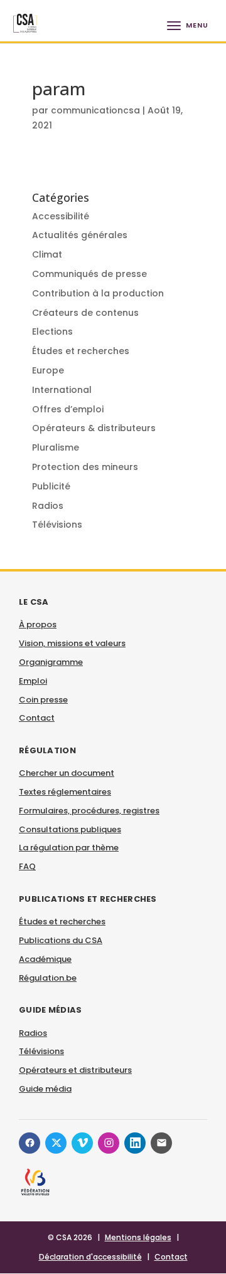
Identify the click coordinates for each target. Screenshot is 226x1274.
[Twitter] (56, 1143)
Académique (45, 959)
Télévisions (57, 524)
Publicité (51, 486)
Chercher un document (66, 773)
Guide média (45, 1089)
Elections (52, 331)
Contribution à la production (98, 293)
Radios (47, 505)
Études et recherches (80, 351)
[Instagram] (108, 1143)
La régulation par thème (69, 848)
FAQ (27, 866)
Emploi (33, 681)
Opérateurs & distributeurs (94, 428)
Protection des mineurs (85, 467)
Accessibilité (60, 216)
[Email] (161, 1143)
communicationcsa (95, 110)
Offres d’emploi (68, 409)
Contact (37, 718)
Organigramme (51, 662)
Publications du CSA (60, 940)
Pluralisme (55, 447)
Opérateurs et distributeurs (75, 1070)
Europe (48, 370)
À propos (37, 624)
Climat (47, 254)
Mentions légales (138, 1237)
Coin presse (43, 700)
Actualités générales (79, 235)
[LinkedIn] (135, 1143)
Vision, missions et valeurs (72, 643)
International (62, 390)
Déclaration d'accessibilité (90, 1256)
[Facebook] (29, 1143)
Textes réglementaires (65, 792)
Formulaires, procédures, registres (89, 811)
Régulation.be (48, 978)
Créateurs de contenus (85, 312)
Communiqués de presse (89, 274)
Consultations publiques (70, 829)
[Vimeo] (82, 1143)
